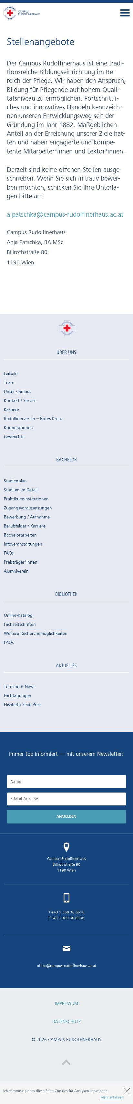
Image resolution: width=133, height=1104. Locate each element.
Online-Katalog (18, 615)
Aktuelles (66, 665)
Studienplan (15, 481)
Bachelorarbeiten (20, 535)
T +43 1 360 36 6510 (66, 912)
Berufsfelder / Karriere (25, 526)
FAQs (9, 553)
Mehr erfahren (111, 1097)
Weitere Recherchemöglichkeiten (35, 633)
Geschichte (14, 437)
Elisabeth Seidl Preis (22, 705)
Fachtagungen (17, 696)
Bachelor (66, 460)
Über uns (66, 352)
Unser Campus (17, 391)
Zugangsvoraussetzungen (28, 508)
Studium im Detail (20, 490)
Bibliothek (66, 594)
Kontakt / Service (20, 401)
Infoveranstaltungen (23, 544)
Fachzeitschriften (20, 624)
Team (9, 382)
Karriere (11, 410)
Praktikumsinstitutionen (26, 499)
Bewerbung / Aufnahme (27, 517)
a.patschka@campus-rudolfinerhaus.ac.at (65, 215)
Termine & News (19, 687)
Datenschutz (66, 1022)
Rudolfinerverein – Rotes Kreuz (33, 419)
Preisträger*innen (20, 562)
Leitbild (11, 373)
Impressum (66, 1003)
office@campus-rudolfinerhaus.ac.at (66, 966)
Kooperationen (18, 428)
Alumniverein (16, 571)
